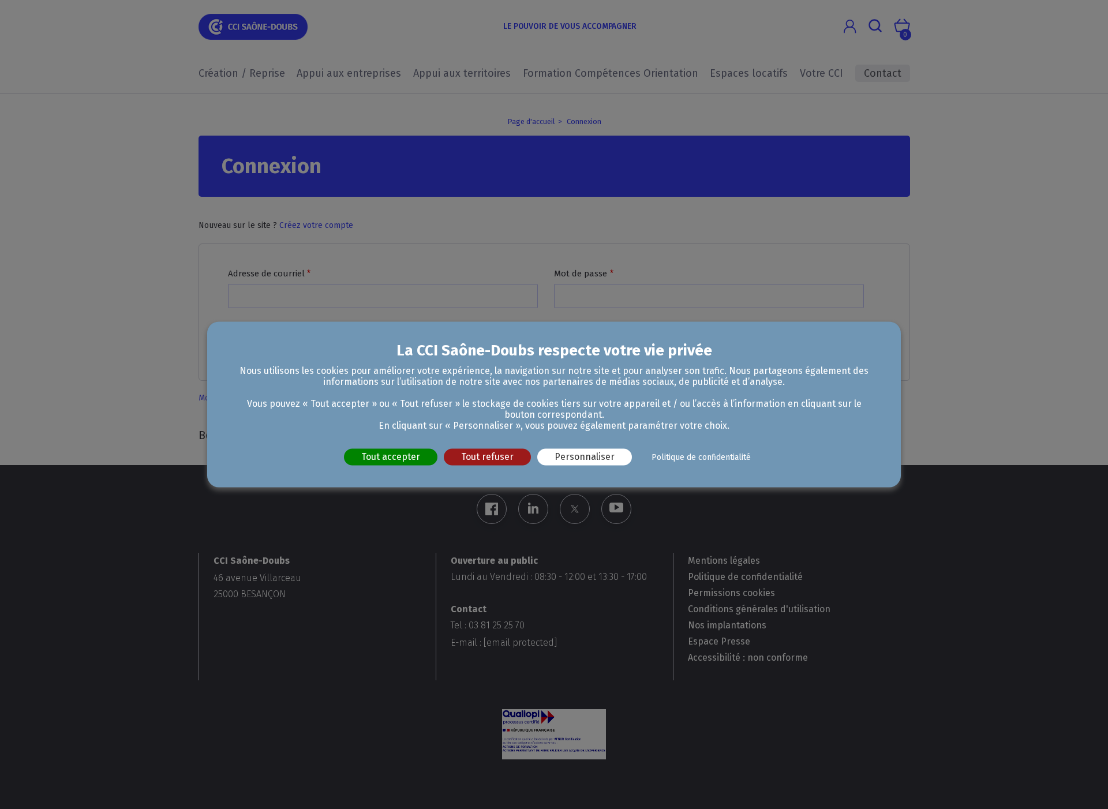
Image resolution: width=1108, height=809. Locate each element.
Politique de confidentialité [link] (701, 457)
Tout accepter (390, 456)
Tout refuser (487, 456)
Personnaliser (585, 456)
